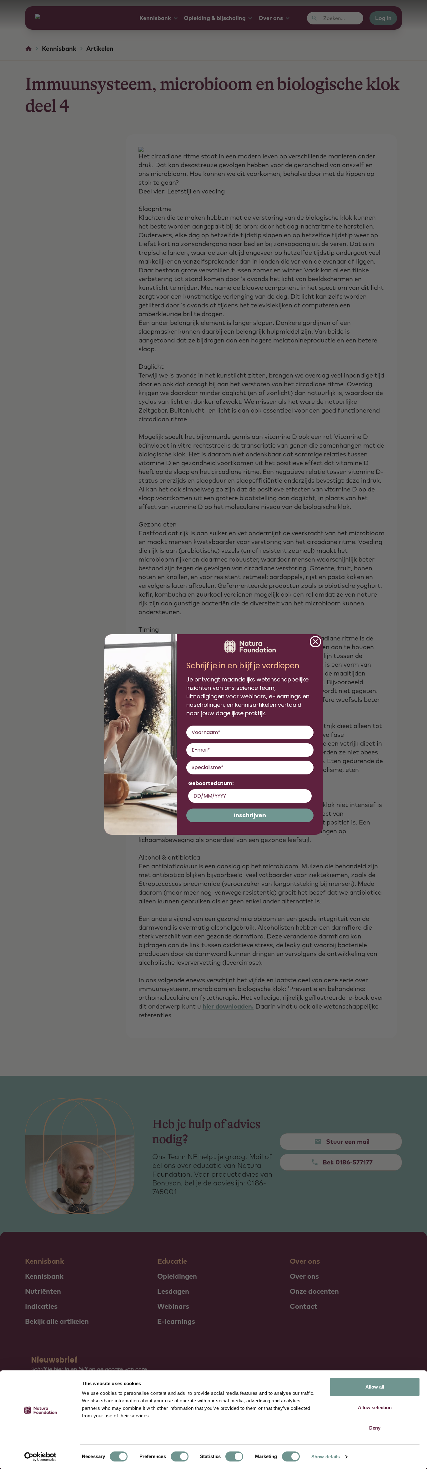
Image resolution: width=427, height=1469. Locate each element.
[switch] (179, 1456)
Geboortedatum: (211, 783)
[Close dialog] (315, 642)
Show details (325, 1456)
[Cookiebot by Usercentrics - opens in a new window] (40, 1456)
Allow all (374, 1386)
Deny (374, 1427)
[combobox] (248, 767)
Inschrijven (250, 815)
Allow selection (375, 1407)
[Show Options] (307, 767)
